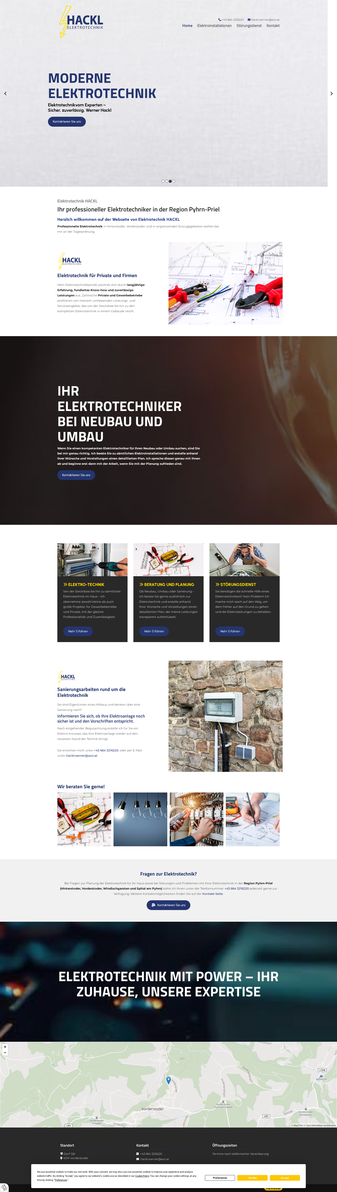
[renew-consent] (4, 1187)
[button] (76, 137)
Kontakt (273, 25)
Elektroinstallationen (214, 25)
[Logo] (102, 22)
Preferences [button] (61, 1180)
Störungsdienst (249, 25)
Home (187, 25)
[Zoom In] (5, 1047)
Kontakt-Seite (212, 894)
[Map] (168, 1084)
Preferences (220, 1178)
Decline (252, 1178)
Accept (285, 1178)
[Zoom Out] (5, 1053)
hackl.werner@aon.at (265, 19)
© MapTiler (297, 1125)
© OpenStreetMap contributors (320, 1125)
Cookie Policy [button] (142, 1176)
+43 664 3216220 (233, 19)
